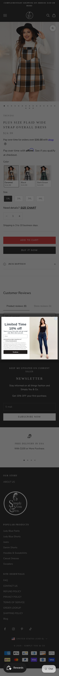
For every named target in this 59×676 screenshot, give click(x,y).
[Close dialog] (56, 318)
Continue (15, 352)
